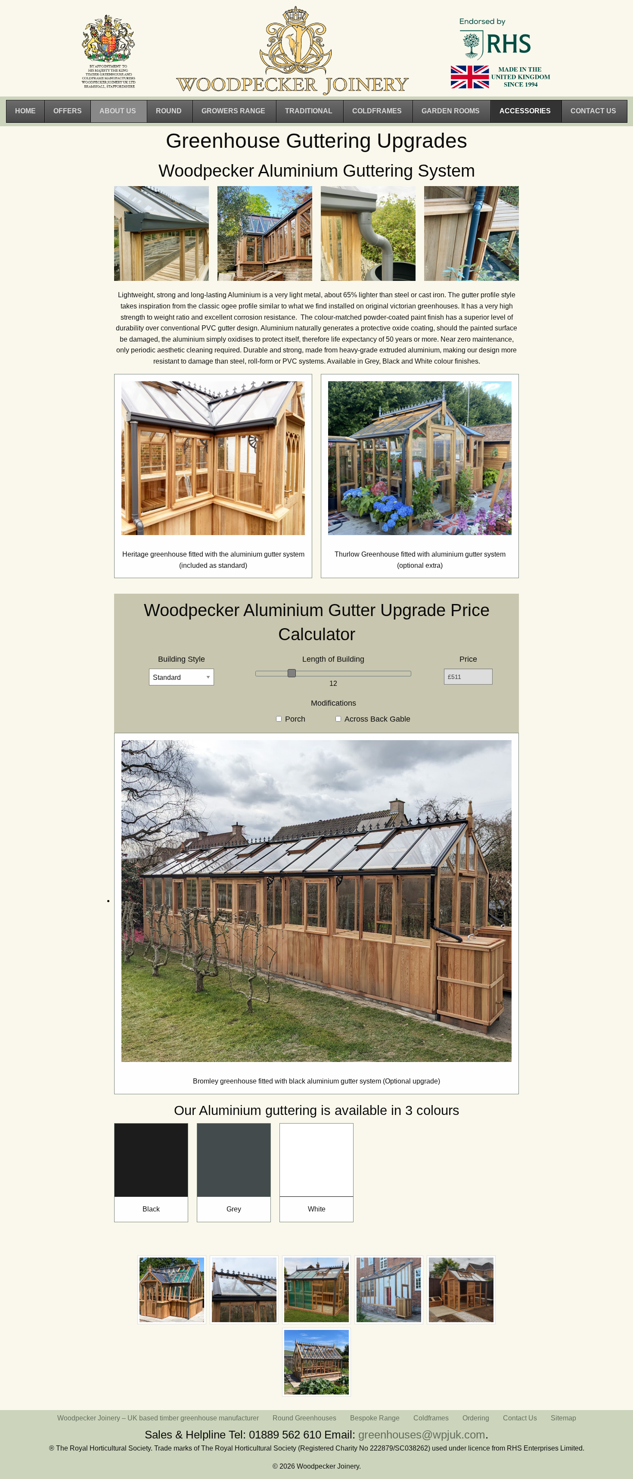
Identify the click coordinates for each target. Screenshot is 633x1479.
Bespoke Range (375, 1418)
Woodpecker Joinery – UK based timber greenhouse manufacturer (158, 1418)
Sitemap (563, 1418)
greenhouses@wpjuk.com (421, 1435)
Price (468, 659)
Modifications (333, 703)
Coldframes (431, 1418)
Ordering (475, 1418)
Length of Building (333, 659)
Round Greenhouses (304, 1418)
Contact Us (520, 1418)
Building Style (181, 659)
